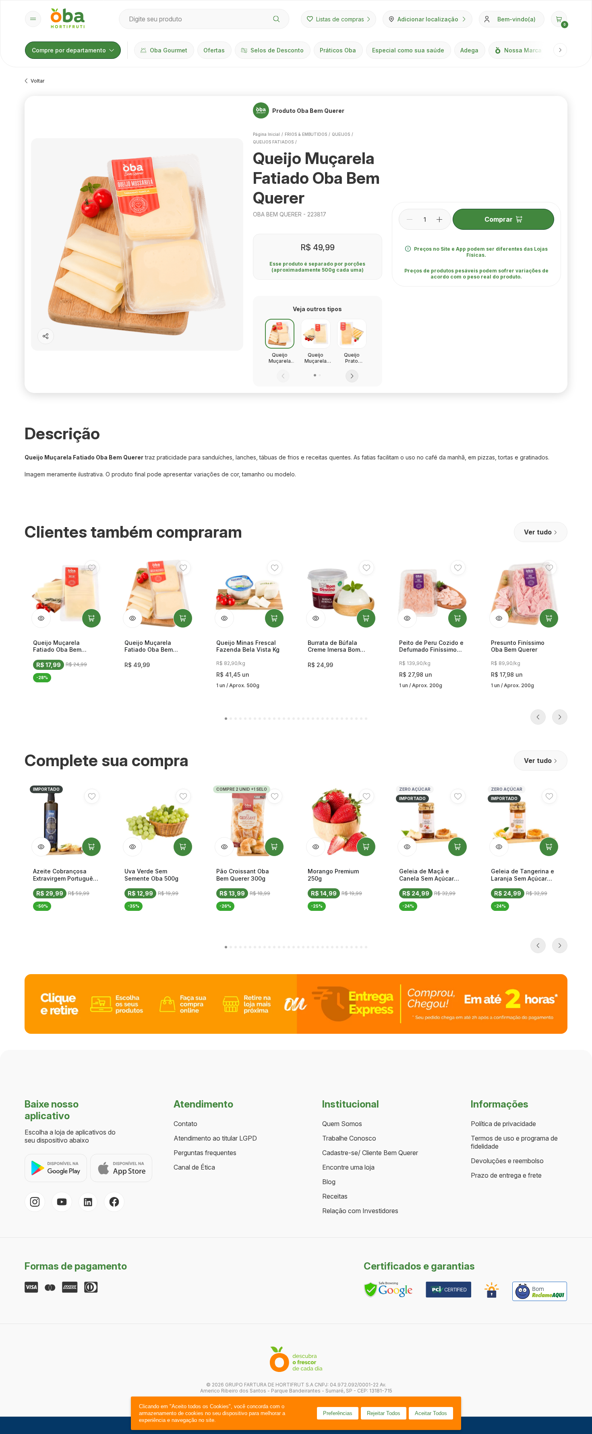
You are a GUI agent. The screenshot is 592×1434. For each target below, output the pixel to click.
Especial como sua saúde (408, 50)
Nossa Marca (523, 50)
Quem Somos (342, 1124)
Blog (328, 1182)
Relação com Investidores (360, 1211)
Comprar (498, 219)
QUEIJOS (341, 134)
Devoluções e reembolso (507, 1161)
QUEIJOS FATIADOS (273, 141)
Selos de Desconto (277, 50)
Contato (185, 1124)
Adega (469, 50)
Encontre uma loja (348, 1167)
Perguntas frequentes (205, 1153)
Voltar (38, 81)
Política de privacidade (503, 1124)
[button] (559, 19)
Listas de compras (340, 19)
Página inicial (266, 134)
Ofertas (214, 50)
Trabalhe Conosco (349, 1138)
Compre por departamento (69, 50)
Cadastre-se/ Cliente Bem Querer (370, 1153)
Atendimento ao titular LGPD (215, 1138)
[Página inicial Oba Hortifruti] (68, 18)
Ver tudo (538, 532)
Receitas (335, 1196)
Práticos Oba (338, 50)
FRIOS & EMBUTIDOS (306, 134)
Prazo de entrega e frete (506, 1175)
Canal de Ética (194, 1167)
